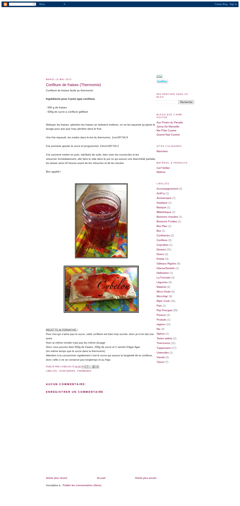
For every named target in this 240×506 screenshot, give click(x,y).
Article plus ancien (146, 477)
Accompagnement (167, 188)
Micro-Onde (164, 291)
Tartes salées (164, 338)
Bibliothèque (164, 212)
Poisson (161, 314)
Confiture (162, 240)
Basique (161, 207)
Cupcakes (162, 244)
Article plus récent (56, 477)
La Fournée (163, 277)
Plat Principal (164, 310)
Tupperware (164, 347)
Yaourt (160, 361)
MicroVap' (162, 296)
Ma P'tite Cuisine (166, 130)
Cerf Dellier (163, 167)
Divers (160, 254)
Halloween (163, 272)
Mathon (161, 171)
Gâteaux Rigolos (166, 263)
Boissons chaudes (167, 216)
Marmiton (162, 151)
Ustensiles (163, 352)
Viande (161, 357)
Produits (161, 319)
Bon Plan (162, 226)
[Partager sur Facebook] (94, 367)
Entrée (160, 258)
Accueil (101, 477)
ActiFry (161, 193)
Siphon (161, 333)
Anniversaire (164, 197)
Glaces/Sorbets (166, 268)
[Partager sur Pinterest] (97, 367)
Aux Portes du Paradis (170, 122)
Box (159, 230)
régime (161, 324)
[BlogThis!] (87, 367)
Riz (158, 328)
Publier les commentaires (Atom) (82, 485)
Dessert (161, 249)
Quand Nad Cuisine (168, 134)
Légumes (162, 282)
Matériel (161, 286)
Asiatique (162, 202)
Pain (159, 305)
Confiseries (67, 371)
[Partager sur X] (90, 367)
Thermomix (84, 371)
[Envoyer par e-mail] (83, 367)
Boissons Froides (167, 221)
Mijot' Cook (163, 300)
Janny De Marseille (168, 126)
